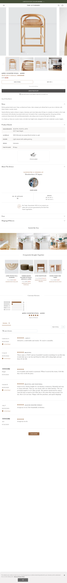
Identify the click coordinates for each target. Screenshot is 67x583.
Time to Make (7, 147)
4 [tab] (32, 53)
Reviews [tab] (5, 323)
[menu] (3, 5)
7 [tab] (37, 53)
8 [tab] (39, 53)
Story (3, 104)
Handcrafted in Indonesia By (33, 172)
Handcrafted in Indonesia (9, 75)
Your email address (33, 86)
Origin (5, 143)
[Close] (64, 575)
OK (23, 580)
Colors (5, 139)
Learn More (33, 190)
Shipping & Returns (8, 221)
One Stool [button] (17, 82)
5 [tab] (34, 53)
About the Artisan (8, 167)
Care (3, 216)
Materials (6, 135)
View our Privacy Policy (19, 576)
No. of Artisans (17, 196)
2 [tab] (29, 53)
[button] (62, 5)
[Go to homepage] (33, 5)
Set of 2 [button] (49, 82)
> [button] (33, 433)
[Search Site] (58, 5)
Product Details (7, 125)
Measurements (7, 129)
